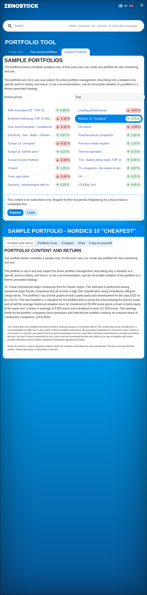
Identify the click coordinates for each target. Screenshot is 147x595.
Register (15, 212)
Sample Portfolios (75, 52)
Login (31, 212)
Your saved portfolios (43, 52)
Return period (13, 97)
